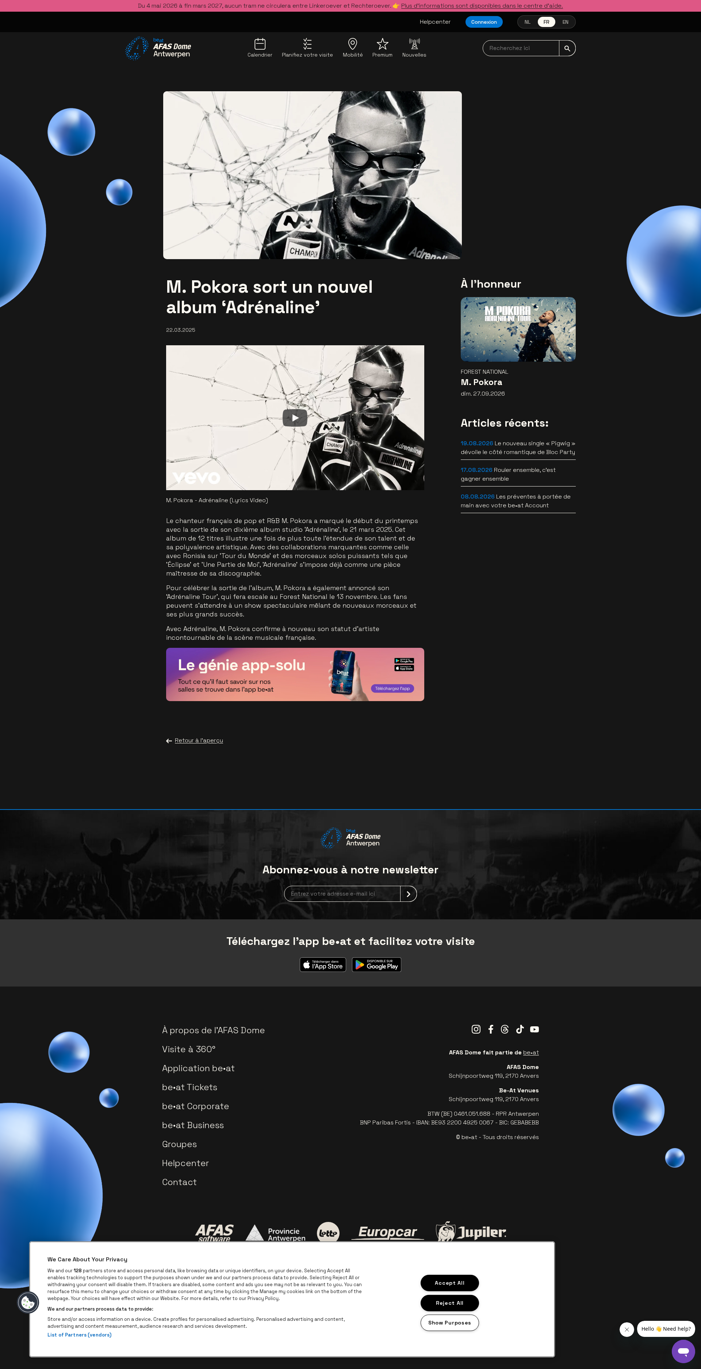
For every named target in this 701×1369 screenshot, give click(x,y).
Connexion (484, 22)
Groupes (179, 1144)
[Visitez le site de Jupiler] (471, 1233)
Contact (179, 1182)
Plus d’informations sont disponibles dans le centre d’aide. (482, 5)
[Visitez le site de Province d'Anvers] (275, 1233)
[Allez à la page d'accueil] (158, 48)
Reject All (450, 1302)
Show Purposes (449, 1322)
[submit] (567, 48)
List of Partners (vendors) (79, 1335)
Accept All (449, 1283)
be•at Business (193, 1125)
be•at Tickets (189, 1087)
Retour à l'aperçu (199, 740)
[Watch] (295, 417)
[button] (28, 1302)
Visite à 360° (188, 1049)
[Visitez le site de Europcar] (387, 1233)
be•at (531, 1052)
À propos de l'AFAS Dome (213, 1030)
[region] (292, 1299)
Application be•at (198, 1068)
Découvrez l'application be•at (364, 685)
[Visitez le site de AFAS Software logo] (214, 1233)
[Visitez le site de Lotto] (328, 1233)
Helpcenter (435, 22)
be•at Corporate (195, 1106)
